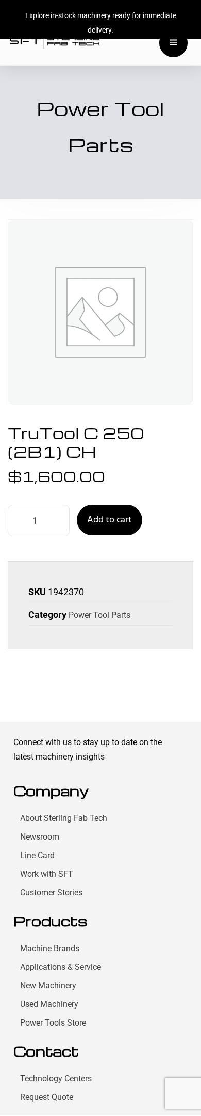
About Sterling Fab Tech (63, 818)
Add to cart (109, 520)
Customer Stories (51, 892)
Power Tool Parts (99, 615)
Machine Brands (49, 948)
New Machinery (48, 985)
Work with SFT (46, 874)
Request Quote (46, 1097)
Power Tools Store (53, 1023)
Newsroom (39, 837)
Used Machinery (49, 1004)
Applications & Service (60, 967)
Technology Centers (56, 1078)
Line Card (37, 855)
